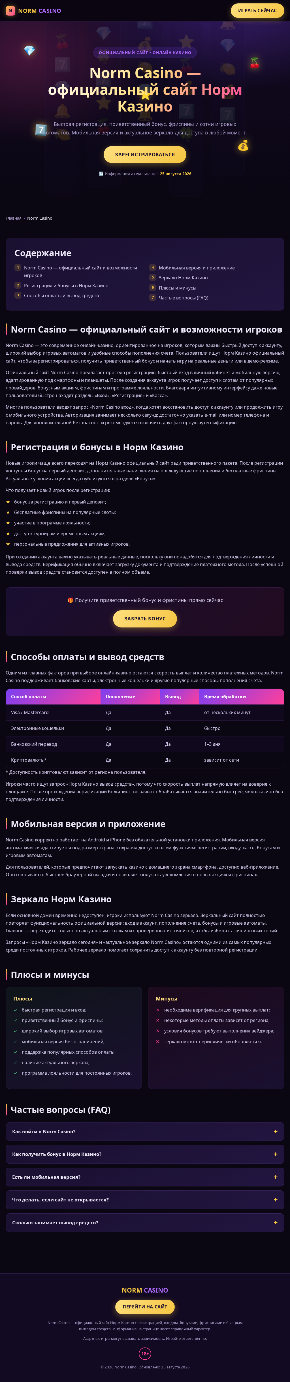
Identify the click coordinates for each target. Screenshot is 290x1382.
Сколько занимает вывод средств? (55, 1222)
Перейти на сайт (145, 1307)
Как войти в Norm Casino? (43, 1131)
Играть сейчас (257, 10)
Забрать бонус (145, 618)
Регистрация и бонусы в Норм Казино (66, 285)
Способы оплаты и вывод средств (61, 295)
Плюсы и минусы (177, 288)
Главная (14, 218)
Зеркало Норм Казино (183, 278)
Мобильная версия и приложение (197, 268)
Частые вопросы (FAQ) (183, 298)
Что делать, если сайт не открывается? (60, 1199)
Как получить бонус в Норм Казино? (56, 1154)
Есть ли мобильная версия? (46, 1177)
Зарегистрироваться (145, 154)
